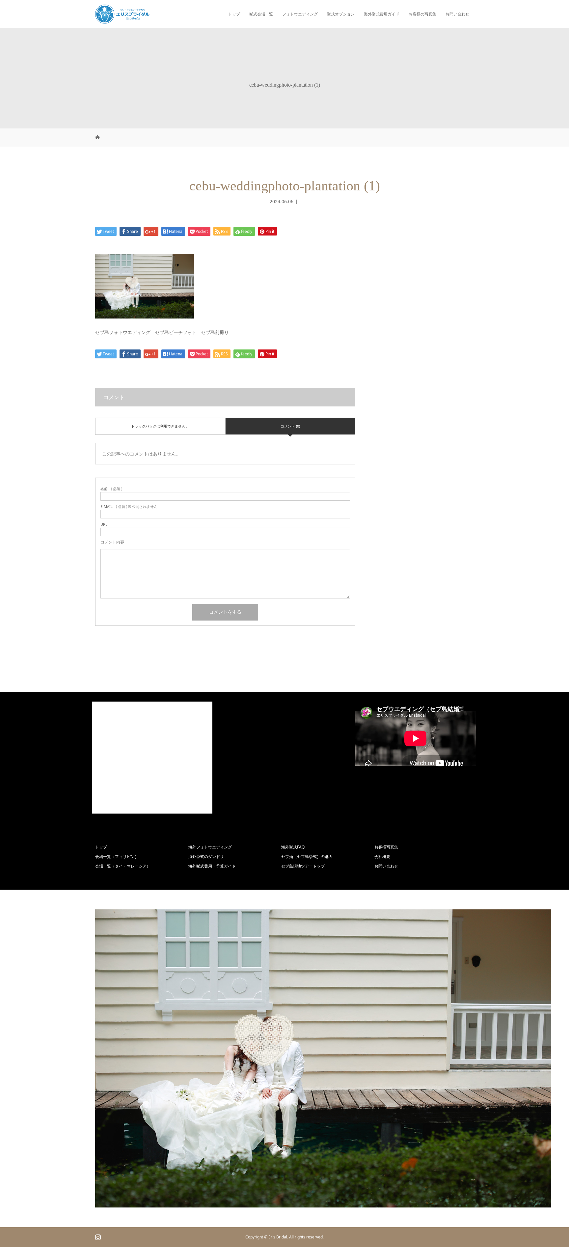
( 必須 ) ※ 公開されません (128, 506)
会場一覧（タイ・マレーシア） (122, 866)
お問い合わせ (457, 14)
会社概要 (382, 856)
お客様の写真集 (422, 14)
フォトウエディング (300, 14)
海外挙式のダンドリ (206, 856)
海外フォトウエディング (210, 847)
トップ (234, 14)
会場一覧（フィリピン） (117, 856)
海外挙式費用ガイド (381, 14)
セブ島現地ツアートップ (303, 866)
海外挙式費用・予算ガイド (212, 866)
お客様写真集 (386, 847)
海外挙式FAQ (293, 847)
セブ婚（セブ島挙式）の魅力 (307, 856)
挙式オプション (341, 14)
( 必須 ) (111, 488)
